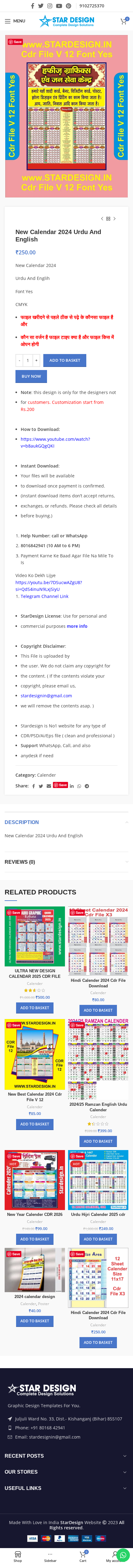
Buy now (31, 376)
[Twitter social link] (40, 5)
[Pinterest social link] (68, 5)
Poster (43, 1303)
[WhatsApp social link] (79, 786)
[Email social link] (49, 786)
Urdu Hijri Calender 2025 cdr (98, 1215)
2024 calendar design (35, 1297)
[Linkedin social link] (71, 786)
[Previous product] (102, 219)
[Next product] (114, 219)
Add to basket (64, 360)
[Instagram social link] (49, 5)
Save (18, 41)
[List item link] (66, 1427)
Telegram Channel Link (44, 596)
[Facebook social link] (32, 5)
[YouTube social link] (59, 5)
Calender (46, 775)
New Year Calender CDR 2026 (34, 1215)
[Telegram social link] (87, 786)
